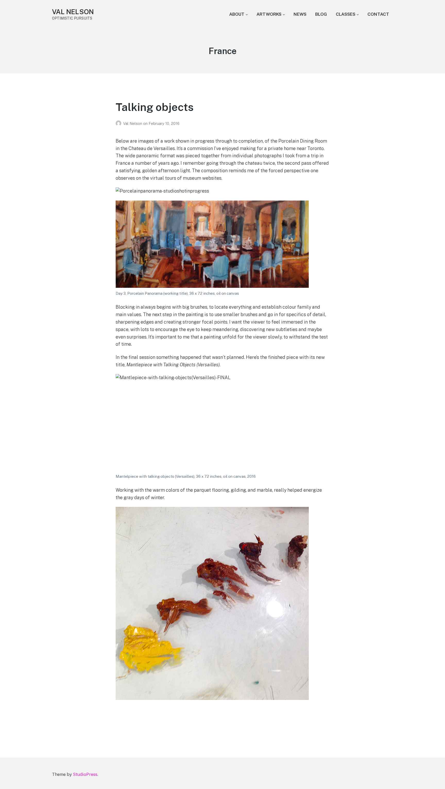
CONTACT (378, 14)
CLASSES (345, 14)
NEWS (300, 14)
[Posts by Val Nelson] (119, 123)
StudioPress (85, 774)
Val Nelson (133, 123)
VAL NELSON (73, 12)
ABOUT (236, 14)
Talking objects (155, 107)
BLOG (321, 14)
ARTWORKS (268, 14)
